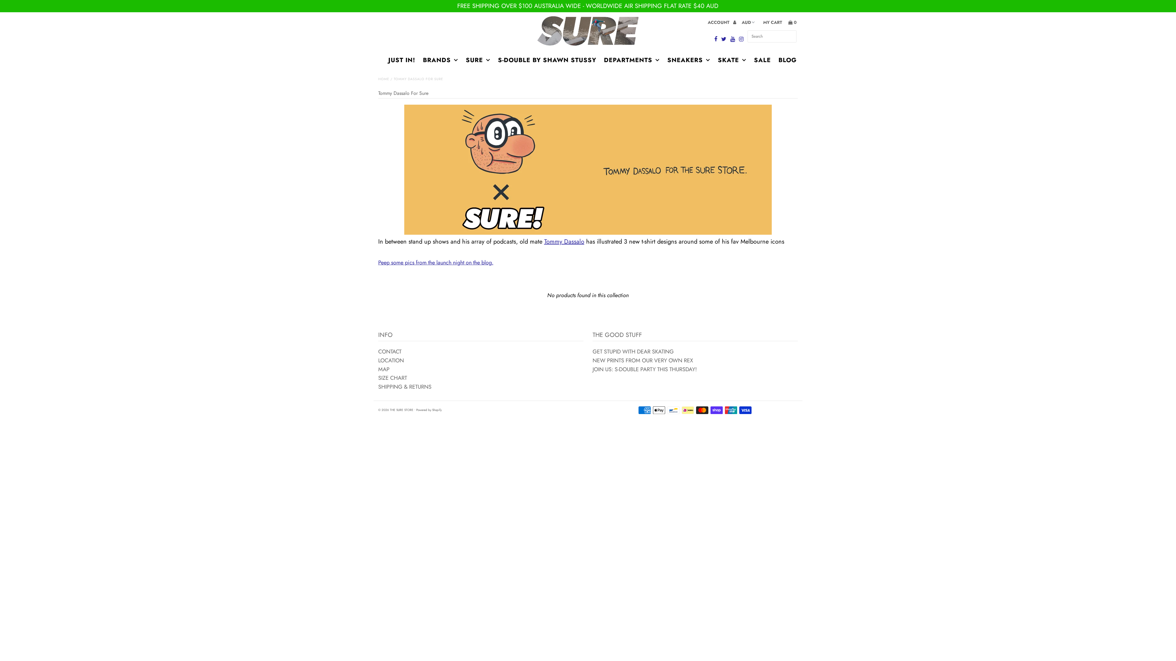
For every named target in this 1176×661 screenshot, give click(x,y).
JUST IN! (401, 60)
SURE (474, 60)
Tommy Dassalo (564, 241)
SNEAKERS (685, 60)
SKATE (728, 60)
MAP (384, 369)
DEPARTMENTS (628, 60)
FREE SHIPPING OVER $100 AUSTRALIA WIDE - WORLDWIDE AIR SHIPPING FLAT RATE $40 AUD (587, 6)
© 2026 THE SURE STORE (395, 410)
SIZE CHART (392, 378)
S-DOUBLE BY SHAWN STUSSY (547, 60)
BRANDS (437, 60)
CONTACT (389, 352)
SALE (762, 60)
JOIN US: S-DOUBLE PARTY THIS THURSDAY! (645, 369)
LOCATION (391, 360)
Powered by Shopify (429, 410)
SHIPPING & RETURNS (405, 387)
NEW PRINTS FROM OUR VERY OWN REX (643, 360)
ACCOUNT (719, 22)
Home (383, 79)
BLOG (787, 60)
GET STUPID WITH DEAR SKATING (633, 352)
